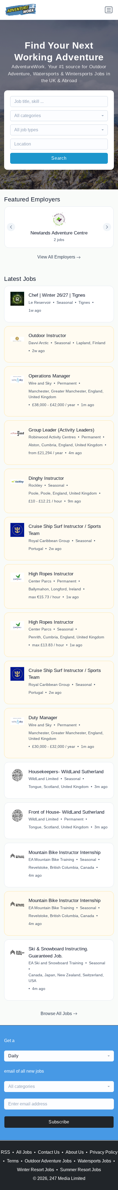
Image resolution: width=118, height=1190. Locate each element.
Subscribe (59, 1122)
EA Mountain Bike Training (51, 859)
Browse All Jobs (57, 1013)
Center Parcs (40, 581)
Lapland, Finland (90, 343)
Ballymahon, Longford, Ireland (55, 589)
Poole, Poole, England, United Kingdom (63, 493)
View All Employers (56, 257)
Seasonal (65, 302)
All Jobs (24, 1152)
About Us (75, 1152)
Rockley (35, 485)
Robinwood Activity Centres (52, 437)
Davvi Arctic (39, 343)
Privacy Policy (103, 1152)
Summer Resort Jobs (80, 1169)
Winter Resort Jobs (35, 1169)
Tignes (84, 302)
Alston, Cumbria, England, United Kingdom (66, 445)
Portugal (36, 548)
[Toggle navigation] (108, 10)
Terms (13, 1161)
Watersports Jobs (94, 1161)
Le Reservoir (40, 302)
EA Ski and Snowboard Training (56, 963)
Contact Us (49, 1152)
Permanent (67, 383)
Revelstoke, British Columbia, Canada (61, 867)
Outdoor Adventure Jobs (48, 1161)
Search (59, 158)
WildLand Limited (43, 779)
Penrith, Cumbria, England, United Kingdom (66, 637)
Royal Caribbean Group (49, 541)
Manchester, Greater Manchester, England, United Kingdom (66, 394)
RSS (5, 1152)
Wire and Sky (40, 383)
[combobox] (59, 115)
